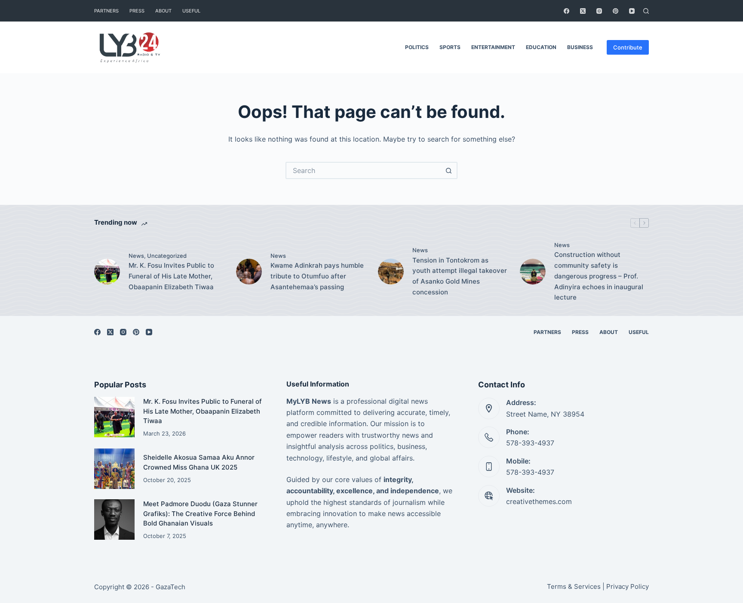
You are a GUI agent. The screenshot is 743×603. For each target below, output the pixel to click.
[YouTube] (632, 11)
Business (580, 47)
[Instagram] (599, 11)
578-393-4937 (530, 443)
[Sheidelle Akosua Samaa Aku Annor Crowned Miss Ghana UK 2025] (114, 468)
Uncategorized (167, 255)
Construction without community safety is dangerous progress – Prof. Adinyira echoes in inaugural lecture (598, 275)
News (136, 255)
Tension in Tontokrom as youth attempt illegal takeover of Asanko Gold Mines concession (459, 276)
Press (136, 11)
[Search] (646, 11)
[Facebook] (566, 11)
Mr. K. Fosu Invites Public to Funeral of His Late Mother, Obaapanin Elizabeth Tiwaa (171, 276)
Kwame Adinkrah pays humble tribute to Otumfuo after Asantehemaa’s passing (317, 276)
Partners (106, 11)
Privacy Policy (627, 586)
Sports (450, 47)
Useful (191, 11)
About (163, 11)
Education (541, 47)
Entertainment (493, 47)
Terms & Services (574, 586)
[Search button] (448, 170)
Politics (417, 47)
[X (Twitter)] (583, 11)
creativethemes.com (539, 501)
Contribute (627, 47)
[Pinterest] (615, 11)
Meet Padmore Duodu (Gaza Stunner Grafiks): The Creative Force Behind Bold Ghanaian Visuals (200, 513)
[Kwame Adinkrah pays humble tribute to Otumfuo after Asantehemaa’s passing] (249, 271)
